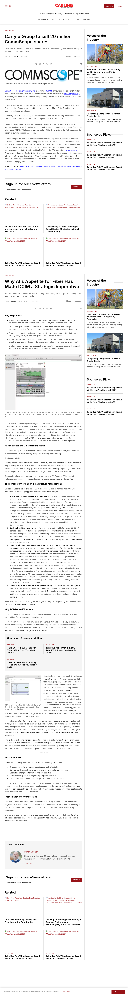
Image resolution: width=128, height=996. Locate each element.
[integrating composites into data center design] (105, 98)
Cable (53, 19)
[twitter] (43, 64)
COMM (49, 91)
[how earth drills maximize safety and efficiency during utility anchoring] (105, 54)
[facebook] (36, 64)
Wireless (86, 19)
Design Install (64, 19)
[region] (64, 992)
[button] (6, 6)
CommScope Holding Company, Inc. (20, 91)
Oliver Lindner (10, 301)
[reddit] (47, 64)
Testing (77, 19)
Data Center (43, 19)
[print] (81, 64)
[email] (51, 64)
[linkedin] (40, 64)
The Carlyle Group (72, 94)
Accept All (118, 992)
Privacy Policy (65, 991)
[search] (10, 6)
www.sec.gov (72, 150)
